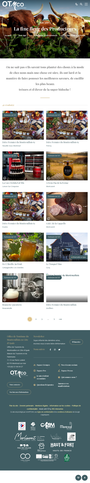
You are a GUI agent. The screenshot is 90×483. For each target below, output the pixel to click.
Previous (5, 165)
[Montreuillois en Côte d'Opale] (14, 6)
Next (41, 165)
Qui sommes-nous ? (69, 377)
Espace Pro (41, 371)
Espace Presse (67, 371)
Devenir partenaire (27, 406)
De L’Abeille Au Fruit (12, 264)
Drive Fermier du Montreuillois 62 (18, 142)
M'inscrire (76, 342)
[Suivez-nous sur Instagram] (55, 349)
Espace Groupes (43, 365)
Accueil (8, 35)
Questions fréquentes (45, 385)
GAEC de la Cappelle (56, 223)
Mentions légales (41, 406)
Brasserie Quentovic (12, 304)
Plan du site (13, 406)
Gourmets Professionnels (45, 35)
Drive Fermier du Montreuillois (61, 304)
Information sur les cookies (60, 406)
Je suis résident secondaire (43, 377)
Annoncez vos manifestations (63, 384)
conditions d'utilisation (64, 412)
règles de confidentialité (45, 412)
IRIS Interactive (57, 409)
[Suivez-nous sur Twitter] (59, 349)
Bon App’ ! (23, 35)
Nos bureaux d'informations (19, 392)
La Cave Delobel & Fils (13, 183)
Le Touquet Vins (54, 264)
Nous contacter (15, 385)
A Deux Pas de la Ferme (57, 183)
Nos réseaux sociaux (69, 365)
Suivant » (60, 319)
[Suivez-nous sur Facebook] (50, 349)
